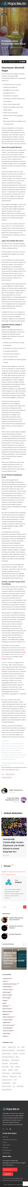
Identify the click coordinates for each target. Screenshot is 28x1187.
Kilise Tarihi (5, 1063)
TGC (14, 1086)
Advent (5, 981)
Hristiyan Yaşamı (10, 774)
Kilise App (5, 1147)
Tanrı (15, 1079)
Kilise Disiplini (7, 992)
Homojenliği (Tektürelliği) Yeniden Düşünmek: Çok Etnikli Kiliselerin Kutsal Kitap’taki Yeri (13, 845)
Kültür (4, 1003)
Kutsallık (10, 1070)
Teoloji (14, 1083)
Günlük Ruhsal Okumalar (10, 984)
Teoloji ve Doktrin (14, 820)
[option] (14, 839)
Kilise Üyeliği (6, 997)
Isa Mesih (22, 1053)
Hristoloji (15, 1053)
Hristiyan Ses (6, 1153)
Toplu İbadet (6, 1033)
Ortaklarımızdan (7, 1019)
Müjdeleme (6, 1014)
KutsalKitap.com (7, 1150)
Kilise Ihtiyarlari (15, 1060)
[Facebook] (4, 1129)
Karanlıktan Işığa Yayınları (10, 1139)
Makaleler (4, 14)
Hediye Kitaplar (7, 950)
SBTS (20, 1076)
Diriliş (22, 1047)
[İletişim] (10, 1129)
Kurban (4, 1070)
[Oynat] (3, 61)
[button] (26, 3)
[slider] (23, 61)
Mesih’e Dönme (7, 1008)
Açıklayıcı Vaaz (7, 978)
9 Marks (5, 1142)
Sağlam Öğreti (6, 1145)
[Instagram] (7, 1129)
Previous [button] (23, 944)
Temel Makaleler (7, 1028)
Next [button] (26, 944)
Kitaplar (15, 950)
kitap (12, 1066)
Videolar (5, 1036)
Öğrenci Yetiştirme (6, 777)
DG (3, 774)
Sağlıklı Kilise (6, 1022)
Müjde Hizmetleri (7, 1011)
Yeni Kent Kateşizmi (15, 934)
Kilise (17, 1057)
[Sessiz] (20, 61)
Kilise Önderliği (7, 995)
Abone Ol (8, 1174)
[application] (14, 61)
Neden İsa (5, 1137)
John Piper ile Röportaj (8, 1057)
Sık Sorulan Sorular (8, 1025)
